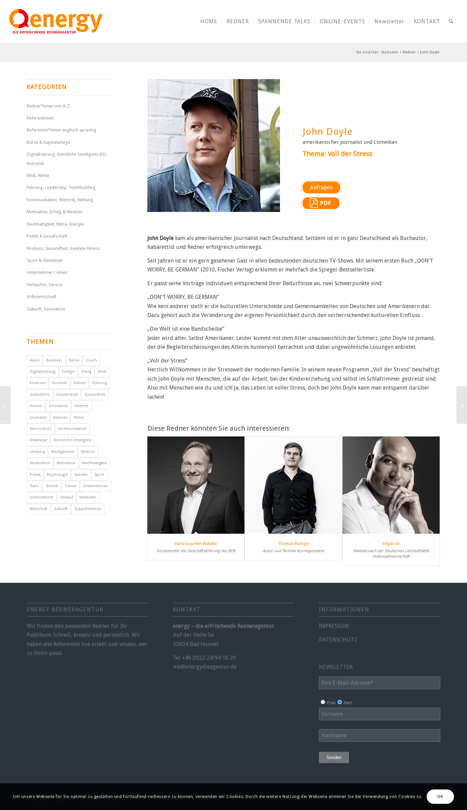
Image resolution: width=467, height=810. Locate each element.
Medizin (88, 452)
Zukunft (61, 509)
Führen (80, 383)
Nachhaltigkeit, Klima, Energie (55, 224)
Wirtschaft (39, 509)
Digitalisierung (42, 371)
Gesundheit (94, 394)
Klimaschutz (41, 429)
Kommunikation (72, 429)
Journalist (38, 417)
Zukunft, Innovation (46, 309)
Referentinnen (40, 118)
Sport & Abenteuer (45, 260)
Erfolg (86, 371)
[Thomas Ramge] (293, 485)
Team (34, 486)
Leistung (37, 452)
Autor (35, 360)
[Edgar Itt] (391, 485)
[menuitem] (209, 21)
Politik (35, 474)
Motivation (66, 463)
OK (440, 796)
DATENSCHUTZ (338, 639)
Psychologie (57, 474)
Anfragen (321, 187)
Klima (79, 417)
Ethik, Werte (38, 175)
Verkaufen (87, 497)
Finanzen (38, 383)
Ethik (102, 371)
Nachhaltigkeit (94, 463)
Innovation (58, 406)
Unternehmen (95, 486)
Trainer (71, 486)
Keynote (60, 417)
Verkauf (66, 497)
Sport (99, 474)
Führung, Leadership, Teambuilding (61, 187)
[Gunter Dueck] (5, 405)
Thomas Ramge (293, 543)
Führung (99, 383)
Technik (51, 486)
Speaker (81, 474)
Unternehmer (42, 497)
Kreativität (38, 440)
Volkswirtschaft (41, 296)
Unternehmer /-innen (47, 272)
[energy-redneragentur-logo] (55, 21)
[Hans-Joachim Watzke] (196, 485)
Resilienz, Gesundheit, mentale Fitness (63, 248)
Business (54, 360)
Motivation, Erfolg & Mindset (54, 211)
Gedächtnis (40, 394)
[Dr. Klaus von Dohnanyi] (461, 405)
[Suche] (451, 21)
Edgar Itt (391, 543)
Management (63, 452)
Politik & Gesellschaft (47, 236)
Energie (68, 371)
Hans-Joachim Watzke (196, 543)
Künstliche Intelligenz (73, 440)
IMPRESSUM (334, 626)
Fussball (59, 383)
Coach (91, 360)
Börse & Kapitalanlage (48, 142)
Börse (74, 360)
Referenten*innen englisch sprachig (61, 129)
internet (82, 406)
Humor (36, 406)
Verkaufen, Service (45, 284)
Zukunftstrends (88, 509)
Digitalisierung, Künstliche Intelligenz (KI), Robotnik (67, 159)
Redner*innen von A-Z (48, 106)
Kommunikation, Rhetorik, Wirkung (60, 199)
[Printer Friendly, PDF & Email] (321, 207)
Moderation (40, 463)
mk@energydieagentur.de (205, 666)
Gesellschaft (67, 394)
